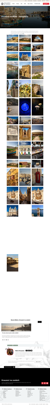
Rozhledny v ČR (30, 394)
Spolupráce (34, 0)
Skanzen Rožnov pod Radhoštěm (42, 399)
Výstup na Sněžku (42, 395)
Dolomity (5, 395)
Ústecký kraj (17, 394)
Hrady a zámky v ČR (30, 393)
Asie (21, 3)
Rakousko (5, 391)
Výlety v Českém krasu (42, 400)
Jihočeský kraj (17, 391)
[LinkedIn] (28, 350)
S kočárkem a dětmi (30, 395)
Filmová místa (29, 392)
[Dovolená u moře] (3, 340)
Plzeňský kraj (17, 390)
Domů (26, 0)
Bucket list (43, 0)
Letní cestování (15, 345)
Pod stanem (29, 391)
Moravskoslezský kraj (18, 395)
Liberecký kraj (17, 393)
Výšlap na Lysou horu (42, 397)
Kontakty (47, 0)
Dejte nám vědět (38, 361)
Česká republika (6, 390)
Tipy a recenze (30, 3)
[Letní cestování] (4, 340)
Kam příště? (39, 0)
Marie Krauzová (10, 404)
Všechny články (30, 0)
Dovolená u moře (10, 345)
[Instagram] (30, 350)
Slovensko (5, 397)
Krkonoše (5, 393)
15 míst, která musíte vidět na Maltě (10, 332)
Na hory (29, 396)
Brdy (4, 392)
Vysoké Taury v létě (42, 396)
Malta (8, 23)
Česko (13, 3)
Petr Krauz (6, 404)
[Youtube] (31, 350)
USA (25, 3)
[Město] (6, 340)
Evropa (17, 3)
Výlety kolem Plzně (42, 390)
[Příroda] (8, 340)
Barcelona (5, 396)
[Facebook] (26, 350)
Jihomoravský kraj (18, 392)
